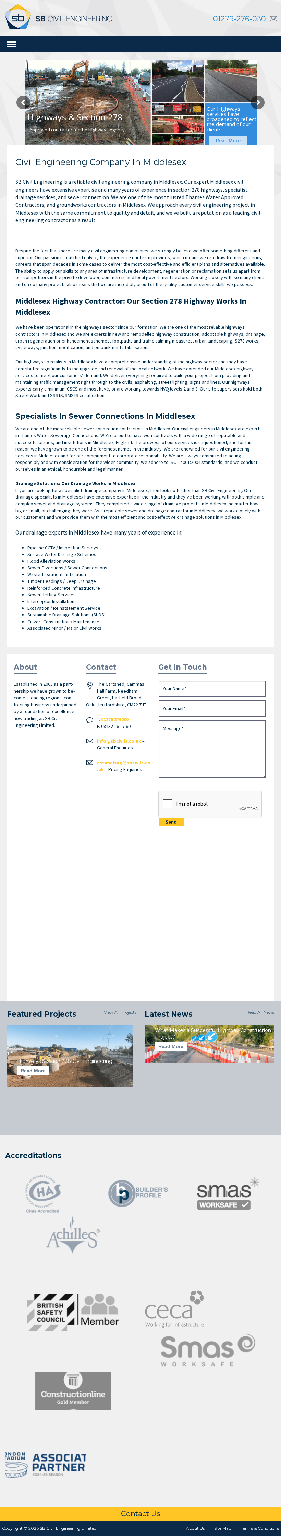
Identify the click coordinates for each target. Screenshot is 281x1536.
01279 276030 (115, 719)
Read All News (260, 1012)
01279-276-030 (239, 18)
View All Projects (120, 1012)
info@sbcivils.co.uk (119, 741)
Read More (33, 1070)
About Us (195, 1528)
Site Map (222, 1528)
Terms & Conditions (260, 1528)
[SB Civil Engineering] (58, 16)
